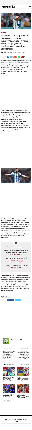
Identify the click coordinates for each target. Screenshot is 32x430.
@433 (9, 254)
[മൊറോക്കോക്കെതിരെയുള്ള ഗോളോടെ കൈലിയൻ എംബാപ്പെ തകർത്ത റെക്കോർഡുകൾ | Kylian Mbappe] (9, 371)
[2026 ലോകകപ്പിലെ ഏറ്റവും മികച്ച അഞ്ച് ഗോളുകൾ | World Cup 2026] (9, 388)
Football (3, 32)
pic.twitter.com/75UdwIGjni (16, 262)
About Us (16, 421)
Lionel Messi (7, 296)
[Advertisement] (16, 92)
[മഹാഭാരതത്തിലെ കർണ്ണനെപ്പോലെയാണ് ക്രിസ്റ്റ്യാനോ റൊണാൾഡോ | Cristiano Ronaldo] (23, 388)
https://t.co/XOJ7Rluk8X (16, 260)
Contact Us (25, 419)
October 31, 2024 (16, 267)
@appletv (17, 254)
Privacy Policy (7, 419)
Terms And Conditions (17, 419)
